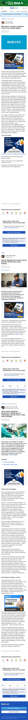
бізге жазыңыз (16, 203)
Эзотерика (4, 11)
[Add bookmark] (25, 386)
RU (23, 8)
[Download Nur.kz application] (14, 3)
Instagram (15, 245)
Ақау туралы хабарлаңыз (14, 708)
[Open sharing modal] (18, 386)
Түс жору (18, 11)
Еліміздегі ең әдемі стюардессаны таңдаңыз (13, 154)
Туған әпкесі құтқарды (8, 462)
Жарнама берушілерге (14, 711)
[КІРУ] (26, 8)
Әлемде (3, 252)
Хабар (11, 454)
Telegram (17, 334)
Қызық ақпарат (24, 11)
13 (11, 361)
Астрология (12, 11)
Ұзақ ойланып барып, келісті (10, 464)
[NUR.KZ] (14, 8)
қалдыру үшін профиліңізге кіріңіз (11, 227)
